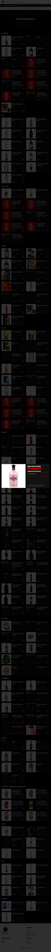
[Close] (47, 465)
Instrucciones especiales (34, 471)
